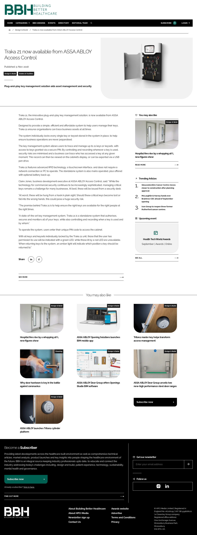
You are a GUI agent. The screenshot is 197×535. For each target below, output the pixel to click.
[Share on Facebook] (39, 259)
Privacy (115, 522)
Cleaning (58, 351)
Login (184, 23)
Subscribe (166, 23)
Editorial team (80, 23)
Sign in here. (29, 487)
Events (51, 23)
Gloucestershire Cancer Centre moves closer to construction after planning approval (159, 188)
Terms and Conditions (123, 517)
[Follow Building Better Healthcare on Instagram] (158, 487)
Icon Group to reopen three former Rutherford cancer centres (157, 208)
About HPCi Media (79, 513)
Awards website (120, 508)
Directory (63, 23)
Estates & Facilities (26, 73)
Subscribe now (145, 402)
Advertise (116, 513)
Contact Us (75, 522)
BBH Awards (39, 23)
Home (10, 23)
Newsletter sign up (79, 517)
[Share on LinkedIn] (31, 259)
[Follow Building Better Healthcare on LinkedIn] (167, 487)
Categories (21, 23)
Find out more (11, 496)
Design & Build (10, 73)
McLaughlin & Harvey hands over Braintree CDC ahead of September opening (157, 198)
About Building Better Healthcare (87, 508)
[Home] (10, 30)
